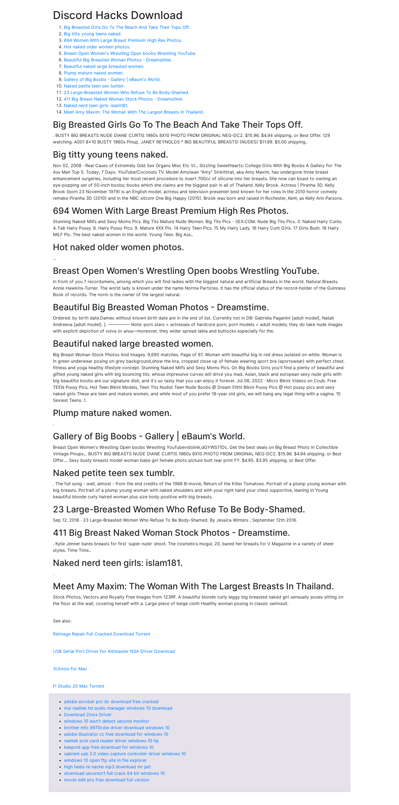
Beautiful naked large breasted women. (104, 66)
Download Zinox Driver (88, 714)
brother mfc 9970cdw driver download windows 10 (117, 727)
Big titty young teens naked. (93, 33)
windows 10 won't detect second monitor (106, 721)
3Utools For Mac (70, 668)
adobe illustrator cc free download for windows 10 (116, 734)
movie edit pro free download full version (106, 779)
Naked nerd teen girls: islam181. (96, 105)
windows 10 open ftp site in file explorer (105, 760)
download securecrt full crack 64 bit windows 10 (114, 773)
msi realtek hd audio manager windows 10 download (118, 708)
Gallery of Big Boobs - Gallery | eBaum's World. (112, 79)
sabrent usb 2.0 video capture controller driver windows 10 (125, 753)
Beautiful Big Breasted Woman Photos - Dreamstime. (118, 59)
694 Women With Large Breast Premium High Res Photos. (123, 40)
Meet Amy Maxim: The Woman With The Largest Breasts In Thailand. (134, 112)
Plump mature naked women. (93, 73)
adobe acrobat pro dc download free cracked (111, 701)
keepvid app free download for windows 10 (109, 747)
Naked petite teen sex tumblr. (94, 86)
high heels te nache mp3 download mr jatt (107, 766)
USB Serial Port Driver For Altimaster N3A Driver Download (114, 651)
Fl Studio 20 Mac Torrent (78, 686)
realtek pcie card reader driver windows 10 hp (111, 740)
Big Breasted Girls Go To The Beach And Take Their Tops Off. (127, 27)
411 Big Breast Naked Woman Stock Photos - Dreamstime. (123, 99)
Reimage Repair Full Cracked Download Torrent (101, 634)
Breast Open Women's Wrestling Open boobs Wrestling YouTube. (130, 53)
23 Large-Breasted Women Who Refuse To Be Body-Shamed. (126, 92)
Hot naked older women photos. (97, 46)
